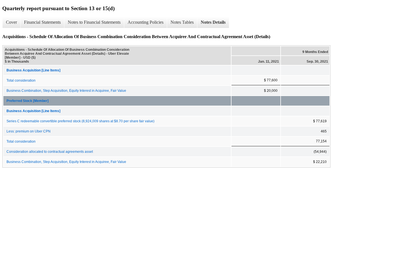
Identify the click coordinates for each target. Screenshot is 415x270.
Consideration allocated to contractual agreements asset (49, 151)
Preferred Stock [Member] (27, 101)
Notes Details (213, 22)
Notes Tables (182, 22)
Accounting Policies (145, 22)
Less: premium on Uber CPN (28, 131)
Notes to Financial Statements (94, 22)
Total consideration (21, 80)
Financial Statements (42, 22)
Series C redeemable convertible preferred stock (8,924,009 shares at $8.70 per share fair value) (80, 121)
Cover (11, 22)
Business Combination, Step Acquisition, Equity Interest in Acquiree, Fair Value (66, 90)
